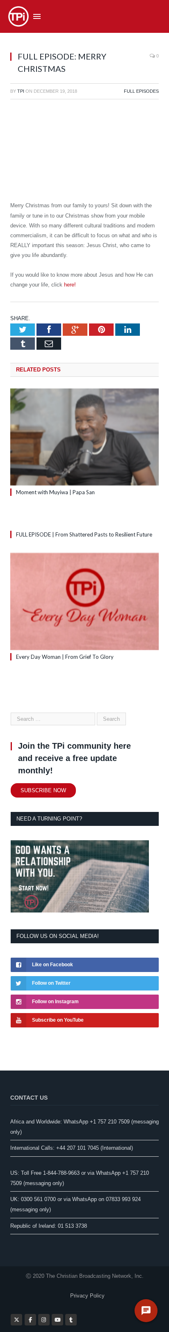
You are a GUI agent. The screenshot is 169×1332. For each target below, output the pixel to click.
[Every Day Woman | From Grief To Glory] (84, 601)
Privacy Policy (87, 1296)
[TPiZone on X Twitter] (16, 1319)
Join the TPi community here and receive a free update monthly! (74, 758)
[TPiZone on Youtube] (57, 1319)
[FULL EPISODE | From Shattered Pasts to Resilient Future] (84, 519)
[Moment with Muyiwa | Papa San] (84, 437)
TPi (20, 91)
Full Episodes (141, 91)
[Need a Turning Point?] (80, 911)
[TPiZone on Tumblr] (71, 1319)
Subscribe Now (43, 790)
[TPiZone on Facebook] (30, 1319)
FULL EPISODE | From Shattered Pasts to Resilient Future (84, 534)
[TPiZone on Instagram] (44, 1319)
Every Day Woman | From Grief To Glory (65, 656)
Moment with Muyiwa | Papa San (55, 492)
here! (70, 285)
